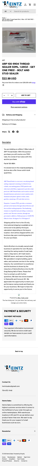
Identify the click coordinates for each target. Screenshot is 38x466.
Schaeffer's (12, 459)
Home (3, 17)
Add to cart (25, 95)
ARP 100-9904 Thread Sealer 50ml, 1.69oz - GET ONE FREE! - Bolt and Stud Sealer (18, 20)
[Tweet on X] (9, 132)
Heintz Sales (9, 453)
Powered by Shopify (19, 453)
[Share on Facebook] (13, 132)
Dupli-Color (27, 457)
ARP (3, 60)
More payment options (19, 107)
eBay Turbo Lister (22, 298)
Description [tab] (6, 142)
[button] (30, 4)
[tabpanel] (19, 225)
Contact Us (24, 461)
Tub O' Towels (20, 459)
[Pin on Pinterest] (17, 132)
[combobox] (19, 11)
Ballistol (19, 457)
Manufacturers (11, 457)
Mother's (4, 459)
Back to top (19, 351)
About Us (16, 461)
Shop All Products (7, 461)
